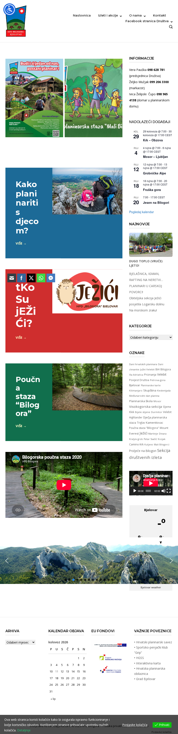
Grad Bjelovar (145, 679)
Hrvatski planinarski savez (154, 642)
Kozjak (161, 439)
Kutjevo (148, 444)
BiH (157, 369)
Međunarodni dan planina (144, 395)
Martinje (153, 433)
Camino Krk (136, 444)
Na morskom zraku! (143, 310)
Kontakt (159, 15)
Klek (131, 412)
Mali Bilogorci (161, 444)
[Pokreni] (135, 491)
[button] (171, 560)
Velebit (161, 374)
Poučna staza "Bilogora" (144, 428)
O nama (135, 15)
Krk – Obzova (153, 140)
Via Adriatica (136, 374)
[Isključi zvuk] (163, 491)
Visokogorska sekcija (145, 406)
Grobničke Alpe (154, 173)
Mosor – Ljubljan (155, 156)
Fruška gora (152, 189)
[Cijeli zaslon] (168, 491)
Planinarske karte (151, 385)
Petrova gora (157, 380)
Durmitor (156, 412)
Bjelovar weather (151, 587)
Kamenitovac (154, 423)
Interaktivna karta (148, 663)
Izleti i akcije (108, 15)
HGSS (140, 658)
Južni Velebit (147, 369)
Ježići (143, 433)
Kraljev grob (136, 439)
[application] (151, 483)
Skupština (149, 390)
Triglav (141, 422)
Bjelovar (134, 385)
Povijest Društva (139, 380)
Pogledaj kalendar (141, 212)
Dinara (162, 433)
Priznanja (150, 374)
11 (56, 671)
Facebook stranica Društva (147, 21)
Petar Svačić (150, 439)
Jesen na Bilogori (156, 202)
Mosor (157, 401)
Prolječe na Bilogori (142, 451)
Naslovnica (82, 15)
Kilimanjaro (135, 390)
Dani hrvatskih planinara (143, 364)
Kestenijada (164, 390)
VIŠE (19, 243)
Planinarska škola (141, 401)
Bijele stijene (142, 412)
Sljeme (167, 406)
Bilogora (165, 369)
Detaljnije (24, 730)
